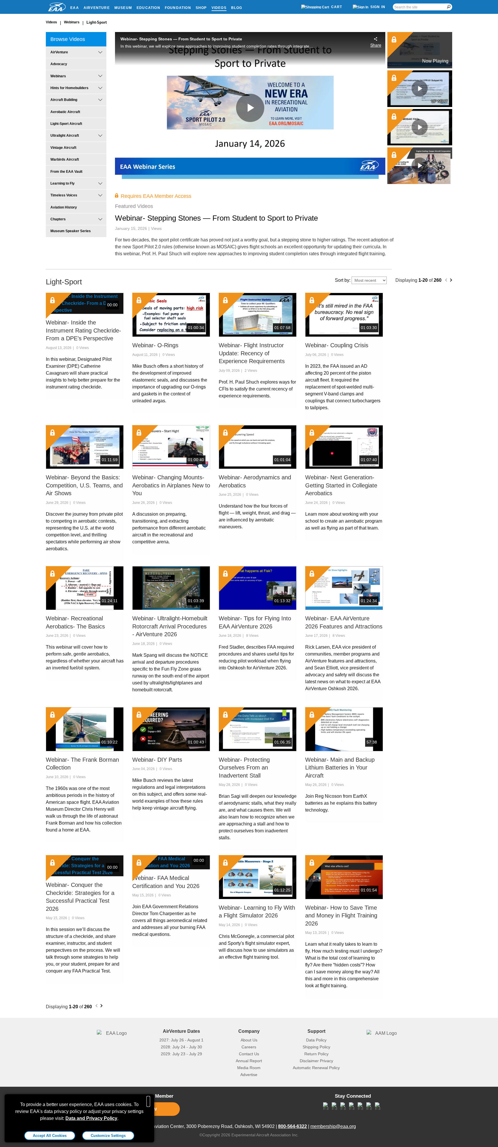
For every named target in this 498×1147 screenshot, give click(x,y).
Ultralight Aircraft (64, 136)
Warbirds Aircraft (64, 159)
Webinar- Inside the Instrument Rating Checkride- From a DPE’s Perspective (83, 330)
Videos (219, 8)
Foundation (178, 8)
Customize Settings (108, 1135)
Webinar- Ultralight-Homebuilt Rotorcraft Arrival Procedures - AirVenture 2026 (169, 626)
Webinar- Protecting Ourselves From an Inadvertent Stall (244, 767)
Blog (236, 8)
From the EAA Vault (66, 172)
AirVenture (97, 8)
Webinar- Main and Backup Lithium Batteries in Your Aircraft (340, 767)
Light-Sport (96, 22)
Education (148, 8)
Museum (123, 8)
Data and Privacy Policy (91, 1118)
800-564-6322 (292, 1126)
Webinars (72, 22)
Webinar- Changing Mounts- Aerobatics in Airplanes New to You (171, 485)
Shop (201, 8)
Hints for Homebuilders (69, 88)
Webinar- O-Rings (155, 345)
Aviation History (63, 207)
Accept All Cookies (50, 1135)
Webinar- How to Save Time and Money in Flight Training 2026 (341, 915)
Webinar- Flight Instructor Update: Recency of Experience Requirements (252, 353)
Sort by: (343, 280)
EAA (74, 8)
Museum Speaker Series (70, 231)
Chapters (58, 219)
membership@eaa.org (333, 1126)
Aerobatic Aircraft (65, 112)
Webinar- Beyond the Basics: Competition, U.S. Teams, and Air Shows (84, 485)
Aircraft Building (63, 100)
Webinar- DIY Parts (157, 759)
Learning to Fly (62, 183)
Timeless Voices (63, 195)
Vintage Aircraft (63, 148)
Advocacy (58, 64)
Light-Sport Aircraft (66, 124)
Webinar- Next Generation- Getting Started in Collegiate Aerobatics (341, 485)
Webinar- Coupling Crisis (336, 345)
